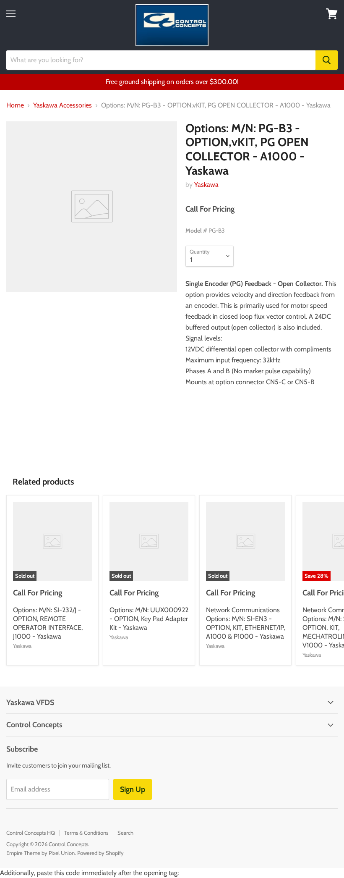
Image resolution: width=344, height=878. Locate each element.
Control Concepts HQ (30, 832)
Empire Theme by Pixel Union (40, 852)
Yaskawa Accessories (62, 105)
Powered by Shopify (100, 852)
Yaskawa (206, 185)
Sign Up (132, 789)
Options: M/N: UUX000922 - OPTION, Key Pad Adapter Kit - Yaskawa (148, 619)
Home (15, 105)
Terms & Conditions (86, 832)
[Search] (326, 60)
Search (125, 832)
